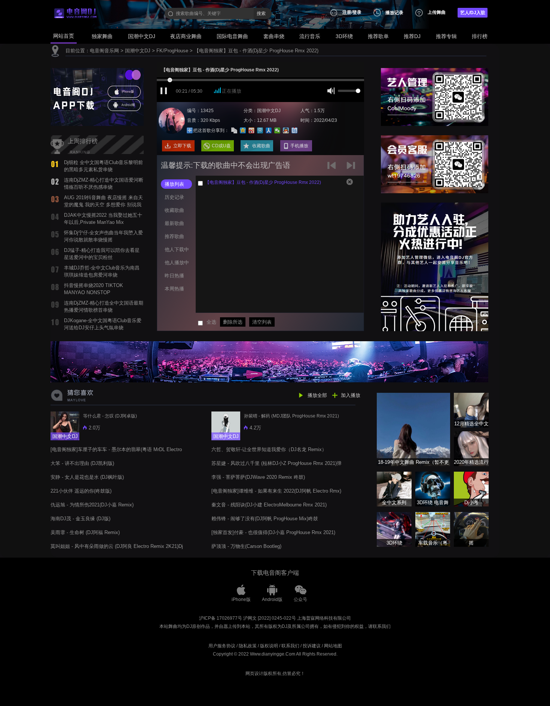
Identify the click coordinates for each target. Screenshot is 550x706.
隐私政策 (248, 645)
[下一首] (352, 168)
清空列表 (262, 322)
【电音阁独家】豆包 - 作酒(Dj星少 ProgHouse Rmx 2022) (256, 50)
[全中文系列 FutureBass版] (394, 488)
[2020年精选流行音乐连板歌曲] (471, 448)
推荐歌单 (378, 36)
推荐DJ (412, 36)
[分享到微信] (277, 130)
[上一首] (333, 168)
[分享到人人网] (269, 130)
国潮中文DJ (141, 36)
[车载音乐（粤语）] (432, 529)
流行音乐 (309, 36)
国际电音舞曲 (232, 36)
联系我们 (290, 645)
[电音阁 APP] (97, 96)
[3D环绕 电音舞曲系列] (432, 488)
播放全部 (317, 395)
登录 (356, 12)
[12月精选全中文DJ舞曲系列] (471, 410)
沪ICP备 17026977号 (220, 618)
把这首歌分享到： (211, 130)
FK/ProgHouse (172, 50)
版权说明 (269, 645)
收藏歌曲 (261, 145)
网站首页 (63, 36)
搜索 (261, 13)
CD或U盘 (221, 145)
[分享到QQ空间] (243, 130)
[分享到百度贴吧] (294, 130)
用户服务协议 (221, 645)
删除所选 (232, 322)
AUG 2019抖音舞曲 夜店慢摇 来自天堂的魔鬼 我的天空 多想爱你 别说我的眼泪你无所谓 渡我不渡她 (103, 204)
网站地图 (333, 645)
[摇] (471, 529)
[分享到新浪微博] (251, 130)
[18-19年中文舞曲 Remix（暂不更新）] (413, 429)
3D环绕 (344, 36)
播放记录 (394, 12)
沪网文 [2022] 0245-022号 (269, 618)
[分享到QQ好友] (286, 130)
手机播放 (299, 145)
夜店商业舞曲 (186, 36)
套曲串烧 (273, 36)
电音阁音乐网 (104, 50)
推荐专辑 (446, 36)
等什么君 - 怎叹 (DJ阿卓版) (110, 416)
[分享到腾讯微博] (260, 130)
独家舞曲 (102, 36)
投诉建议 (312, 645)
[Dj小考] (471, 488)
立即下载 (182, 145)
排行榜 (480, 36)
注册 (346, 12)
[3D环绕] (394, 529)
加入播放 (350, 395)
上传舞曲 (437, 12)
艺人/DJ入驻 (472, 12)
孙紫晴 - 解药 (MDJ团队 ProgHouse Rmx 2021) (291, 416)
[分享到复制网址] (234, 130)
